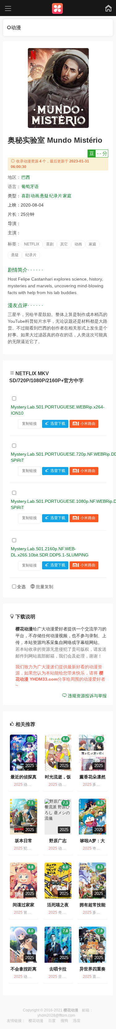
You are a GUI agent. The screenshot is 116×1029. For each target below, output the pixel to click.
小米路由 (87, 423)
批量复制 (44, 586)
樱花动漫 (35, 1021)
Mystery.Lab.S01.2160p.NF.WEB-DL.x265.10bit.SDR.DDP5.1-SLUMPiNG (49, 551)
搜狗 (64, 1021)
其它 (64, 244)
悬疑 (44, 195)
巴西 (25, 177)
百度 (52, 1021)
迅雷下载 (57, 423)
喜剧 (25, 195)
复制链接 (29, 423)
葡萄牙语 (30, 186)
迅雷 (76, 1021)
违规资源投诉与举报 (87, 695)
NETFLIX (31, 244)
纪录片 (55, 195)
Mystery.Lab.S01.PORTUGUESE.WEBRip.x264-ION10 (58, 410)
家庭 (67, 195)
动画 (35, 195)
